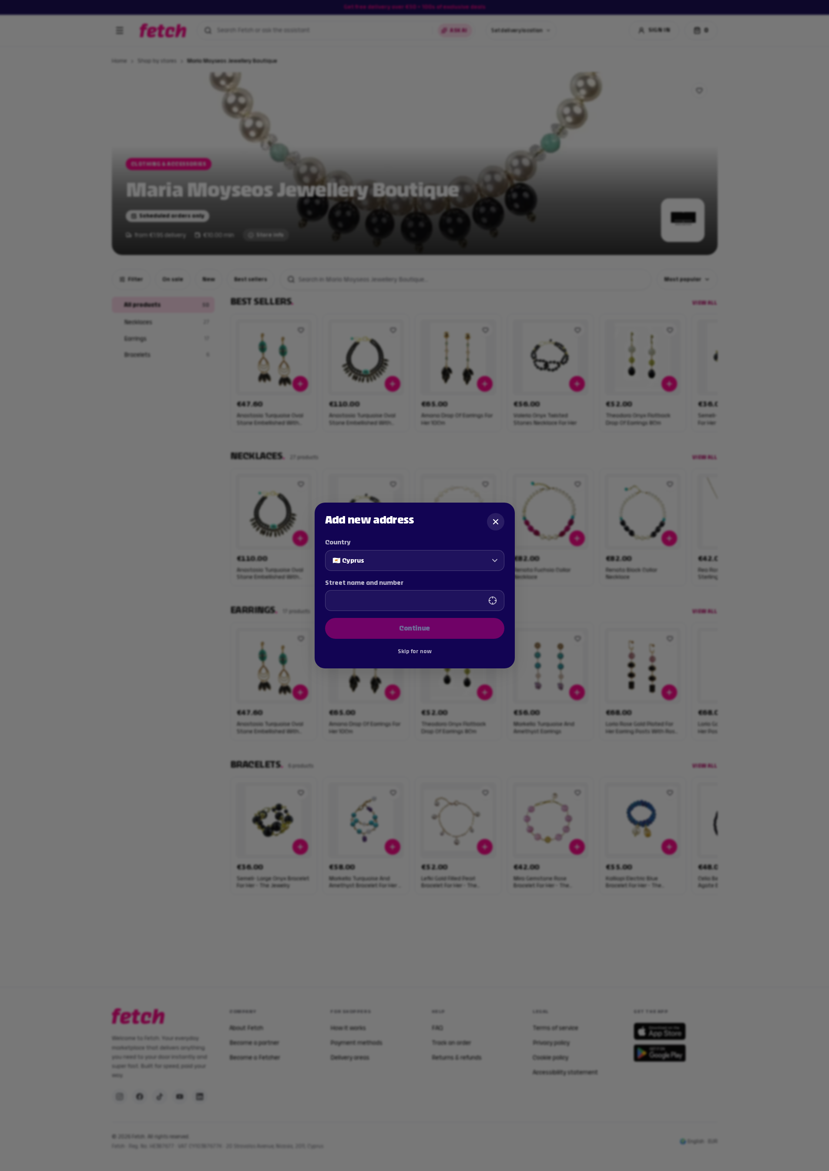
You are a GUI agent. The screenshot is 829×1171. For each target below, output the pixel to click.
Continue (414, 628)
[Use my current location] (492, 600)
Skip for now (415, 651)
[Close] (495, 521)
